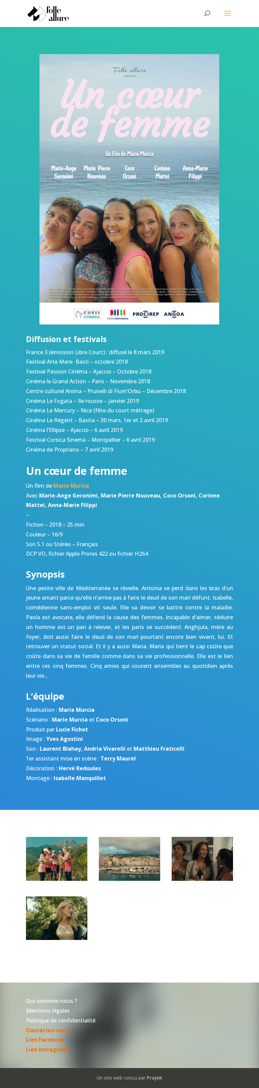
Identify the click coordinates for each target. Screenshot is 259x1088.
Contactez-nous (47, 1030)
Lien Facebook (45, 1039)
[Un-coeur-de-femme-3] (56, 879)
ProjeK (154, 1077)
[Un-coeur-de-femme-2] (56, 938)
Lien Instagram (46, 1049)
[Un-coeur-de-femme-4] (129, 879)
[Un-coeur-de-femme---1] (202, 879)
